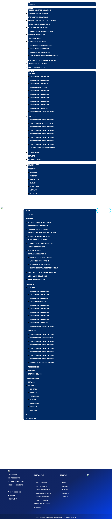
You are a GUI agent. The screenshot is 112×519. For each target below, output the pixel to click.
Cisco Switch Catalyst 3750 (42, 141)
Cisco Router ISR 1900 (39, 94)
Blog (28, 415)
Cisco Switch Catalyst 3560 (42, 134)
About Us (65, 496)
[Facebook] (91, 485)
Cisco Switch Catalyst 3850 (42, 144)
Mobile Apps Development (41, 45)
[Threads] (94, 485)
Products (30, 72)
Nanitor (33, 176)
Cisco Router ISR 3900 (39, 80)
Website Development (39, 49)
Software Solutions (37, 42)
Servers (31, 156)
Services (31, 165)
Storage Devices (35, 159)
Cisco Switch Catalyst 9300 (42, 120)
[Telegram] (99, 485)
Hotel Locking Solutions (39, 24)
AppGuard (34, 179)
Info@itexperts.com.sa (43, 489)
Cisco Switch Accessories (41, 123)
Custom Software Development (44, 56)
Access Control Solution (39, 10)
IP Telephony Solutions (38, 27)
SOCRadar (34, 186)
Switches (32, 116)
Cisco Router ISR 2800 (39, 98)
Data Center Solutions (38, 17)
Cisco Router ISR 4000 (39, 77)
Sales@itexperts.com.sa (43, 493)
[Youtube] (102, 485)
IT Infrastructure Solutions (40, 31)
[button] (60, 205)
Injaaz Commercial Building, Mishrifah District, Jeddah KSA (42, 503)
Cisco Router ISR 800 (39, 84)
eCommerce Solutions (40, 52)
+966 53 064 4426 (41, 482)
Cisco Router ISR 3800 (39, 105)
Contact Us (31, 201)
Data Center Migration (38, 13)
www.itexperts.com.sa (43, 496)
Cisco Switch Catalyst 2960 (42, 127)
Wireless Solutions (36, 67)
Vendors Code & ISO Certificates (42, 60)
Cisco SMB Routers (38, 87)
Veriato (33, 190)
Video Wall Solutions (37, 64)
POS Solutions (34, 38)
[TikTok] (96, 485)
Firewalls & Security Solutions (42, 20)
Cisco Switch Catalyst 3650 (42, 137)
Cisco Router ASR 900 (39, 108)
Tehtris (33, 172)
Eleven (33, 183)
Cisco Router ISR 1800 (39, 91)
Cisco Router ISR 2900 (39, 101)
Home (28, 211)
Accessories (33, 152)
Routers (31, 73)
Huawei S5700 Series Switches (42, 148)
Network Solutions (36, 34)
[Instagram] (88, 485)
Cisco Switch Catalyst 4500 (42, 112)
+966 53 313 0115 (41, 486)
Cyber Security (32, 378)
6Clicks (33, 193)
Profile (31, 4)
